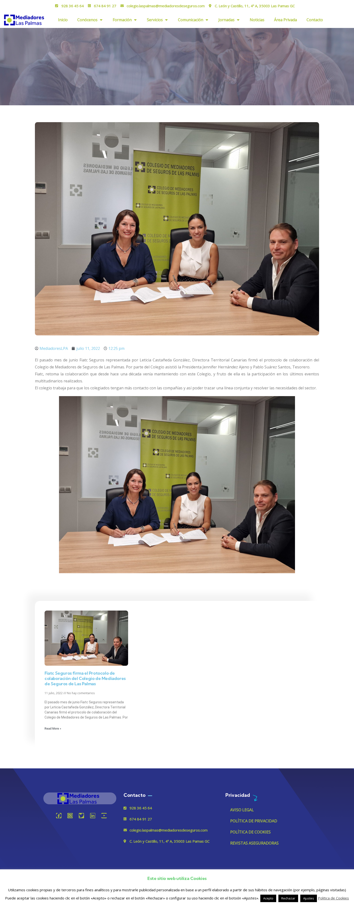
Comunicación (190, 19)
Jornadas (226, 19)
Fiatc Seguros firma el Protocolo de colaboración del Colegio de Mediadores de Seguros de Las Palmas (85, 678)
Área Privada (285, 19)
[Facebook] (58, 815)
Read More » (53, 728)
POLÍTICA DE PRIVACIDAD (253, 821)
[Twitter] (81, 815)
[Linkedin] (92, 815)
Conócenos (87, 19)
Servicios (155, 19)
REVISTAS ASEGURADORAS (254, 843)
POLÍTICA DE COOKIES (250, 832)
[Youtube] (104, 815)
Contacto (315, 19)
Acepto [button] (268, 898)
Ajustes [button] (308, 898)
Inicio (63, 19)
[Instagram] (70, 815)
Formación (122, 19)
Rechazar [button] (288, 898)
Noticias (257, 19)
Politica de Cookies (333, 898)
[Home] (80, 798)
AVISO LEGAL (242, 809)
